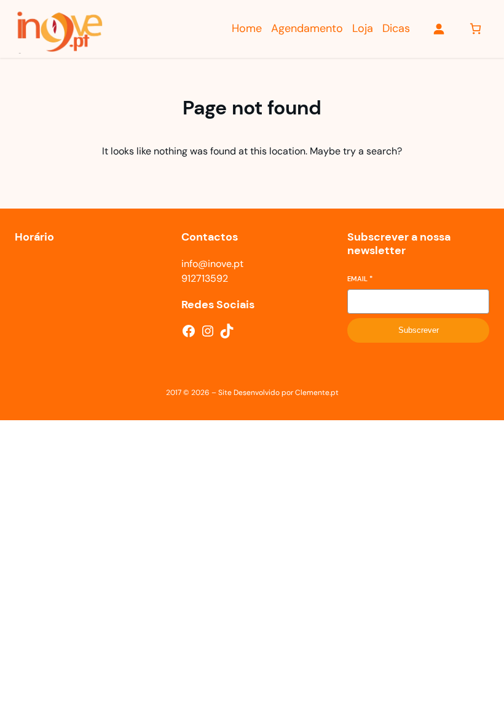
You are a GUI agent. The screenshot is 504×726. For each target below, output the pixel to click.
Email (359, 278)
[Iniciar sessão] (438, 28)
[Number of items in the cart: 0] (475, 28)
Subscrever (418, 330)
